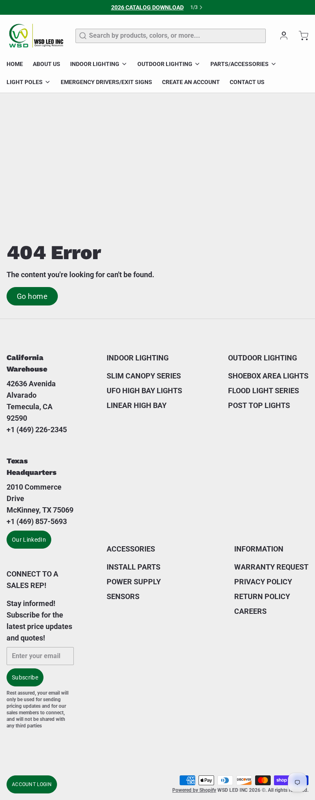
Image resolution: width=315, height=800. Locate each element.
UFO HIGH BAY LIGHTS (144, 390)
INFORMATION (258, 549)
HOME (15, 64)
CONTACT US (247, 82)
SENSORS (123, 596)
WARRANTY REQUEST (271, 567)
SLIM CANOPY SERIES (144, 376)
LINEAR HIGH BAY (137, 405)
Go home (32, 296)
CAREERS (250, 611)
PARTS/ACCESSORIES (239, 64)
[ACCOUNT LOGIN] (280, 36)
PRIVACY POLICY (263, 581)
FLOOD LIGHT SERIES (263, 390)
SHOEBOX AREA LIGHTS (268, 376)
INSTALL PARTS (133, 567)
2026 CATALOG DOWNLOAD (147, 7)
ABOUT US (46, 64)
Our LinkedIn (29, 539)
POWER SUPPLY (134, 581)
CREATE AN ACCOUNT (191, 82)
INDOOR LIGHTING (94, 64)
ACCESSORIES (131, 549)
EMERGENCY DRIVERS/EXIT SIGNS (106, 82)
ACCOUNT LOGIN (32, 784)
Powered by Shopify (194, 790)
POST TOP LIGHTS (259, 405)
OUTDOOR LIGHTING (164, 64)
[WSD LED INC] (36, 35)
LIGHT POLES (25, 82)
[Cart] (300, 36)
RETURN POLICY (262, 596)
